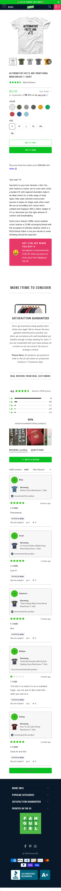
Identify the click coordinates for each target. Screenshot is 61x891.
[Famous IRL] (30, 7)
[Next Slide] (49, 437)
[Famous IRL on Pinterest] (30, 846)
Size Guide (44, 91)
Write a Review (36, 460)
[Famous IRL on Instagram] (35, 846)
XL (33, 126)
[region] (30, 437)
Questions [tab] (37, 450)
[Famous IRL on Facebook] (25, 846)
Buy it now (30, 150)
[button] (30, 82)
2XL (40, 126)
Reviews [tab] (18, 450)
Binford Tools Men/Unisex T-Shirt (33, 490)
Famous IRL (33, 853)
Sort (26, 470)
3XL (12, 133)
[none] (13, 61)
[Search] (49, 6)
